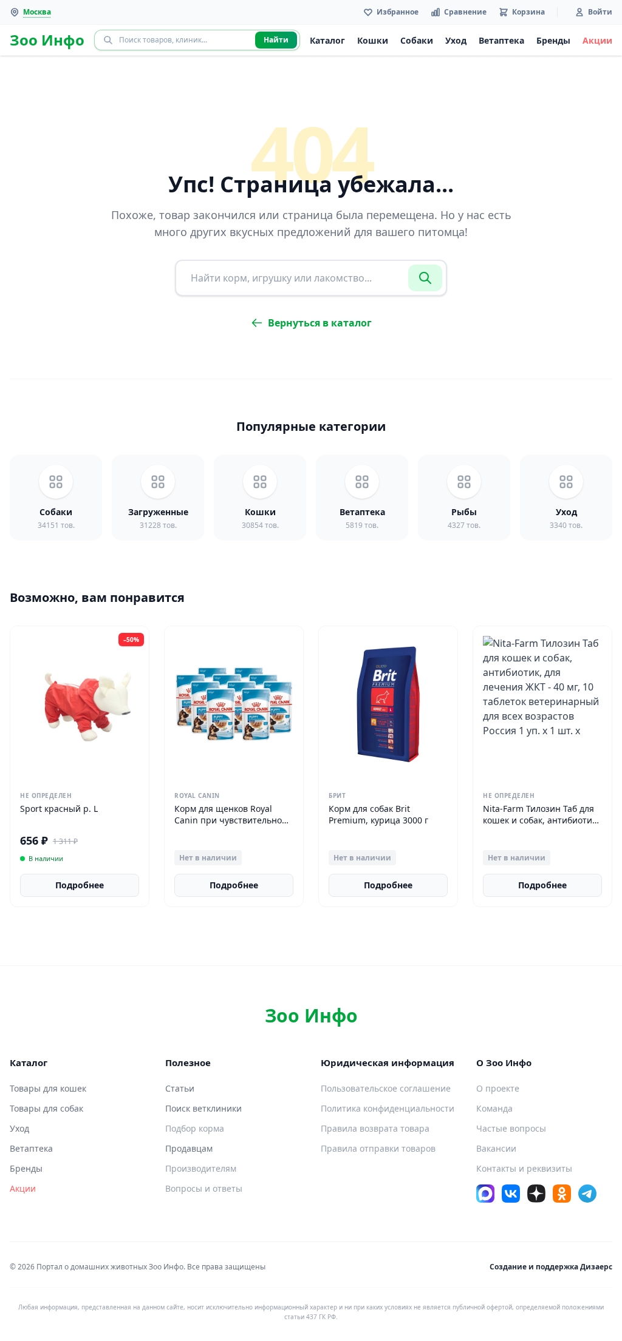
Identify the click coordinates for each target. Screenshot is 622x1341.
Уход (455, 40)
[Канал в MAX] (485, 1193)
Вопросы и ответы (203, 1188)
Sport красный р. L (59, 808)
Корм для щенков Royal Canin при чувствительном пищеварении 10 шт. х (231, 820)
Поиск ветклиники (203, 1108)
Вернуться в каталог (320, 322)
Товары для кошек (48, 1088)
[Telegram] (587, 1193)
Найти (276, 40)
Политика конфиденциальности (387, 1108)
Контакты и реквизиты (524, 1168)
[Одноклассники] (562, 1193)
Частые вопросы (511, 1128)
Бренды (553, 40)
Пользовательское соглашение (386, 1088)
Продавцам (189, 1148)
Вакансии (496, 1148)
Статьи (179, 1088)
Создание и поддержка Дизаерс (551, 1267)
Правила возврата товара (375, 1128)
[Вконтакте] (511, 1193)
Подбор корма (194, 1128)
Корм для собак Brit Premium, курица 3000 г (378, 814)
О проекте (497, 1088)
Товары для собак (46, 1108)
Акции (597, 40)
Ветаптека (501, 40)
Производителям (200, 1168)
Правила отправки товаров (378, 1148)
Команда (494, 1108)
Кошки (372, 40)
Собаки (416, 40)
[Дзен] (536, 1193)
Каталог (327, 40)
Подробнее (79, 885)
